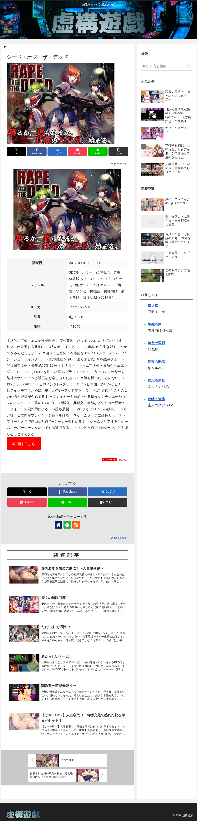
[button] (118, 151)
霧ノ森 (153, 306)
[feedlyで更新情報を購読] (67, 525)
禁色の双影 (156, 343)
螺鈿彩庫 (155, 324)
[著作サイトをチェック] (58, 525)
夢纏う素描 (156, 399)
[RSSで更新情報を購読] (76, 525)
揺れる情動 (156, 380)
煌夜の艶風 (156, 362)
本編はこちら (23, 444)
